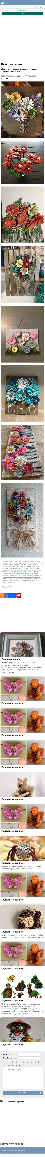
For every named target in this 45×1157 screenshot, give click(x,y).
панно (16, 561)
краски (23, 563)
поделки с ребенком (9, 571)
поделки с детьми (35, 570)
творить (25, 571)
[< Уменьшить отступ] (31, 1062)
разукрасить (35, 563)
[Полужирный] (12, 1062)
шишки (25, 561)
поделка (36, 566)
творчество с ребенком (30, 573)
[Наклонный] (16, 1062)
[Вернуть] (9, 1062)
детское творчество (23, 570)
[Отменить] (5, 1062)
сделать (36, 571)
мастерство (30, 575)
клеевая (29, 565)
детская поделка (28, 568)
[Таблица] (9, 1065)
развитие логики (23, 578)
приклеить (17, 565)
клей (40, 563)
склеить (5, 566)
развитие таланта (14, 580)
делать (31, 571)
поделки (5, 568)
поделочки (19, 568)
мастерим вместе (8, 575)
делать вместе (18, 573)
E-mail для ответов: (10, 1058)
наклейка (36, 565)
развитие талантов (27, 580)
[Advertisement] (22, 36)
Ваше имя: (7, 1054)
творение (19, 571)
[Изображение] (38, 1062)
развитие (37, 575)
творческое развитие (9, 577)
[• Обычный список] (24, 1062)
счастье (11, 582)
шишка (21, 561)
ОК (22, 13)
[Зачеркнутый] (20, 1062)
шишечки (37, 561)
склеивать (12, 566)
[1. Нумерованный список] (27, 1062)
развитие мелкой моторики (25, 577)
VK (6, 595)
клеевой (24, 565)
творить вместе (8, 573)
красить (28, 563)
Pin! (18, 595)
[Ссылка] (12, 1065)
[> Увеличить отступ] (35, 1062)
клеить (5, 565)
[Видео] (5, 1065)
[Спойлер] (16, 1065)
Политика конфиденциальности (13, 1150)
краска (18, 563)
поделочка (12, 568)
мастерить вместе (20, 575)
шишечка (31, 561)
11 (6, 587)
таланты (6, 582)
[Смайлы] (24, 1065)
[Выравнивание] (20, 1065)
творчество (12, 570)
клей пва (31, 566)
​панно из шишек (8, 561)
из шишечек (12, 563)
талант (36, 580)
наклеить (11, 565)
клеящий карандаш (22, 566)
